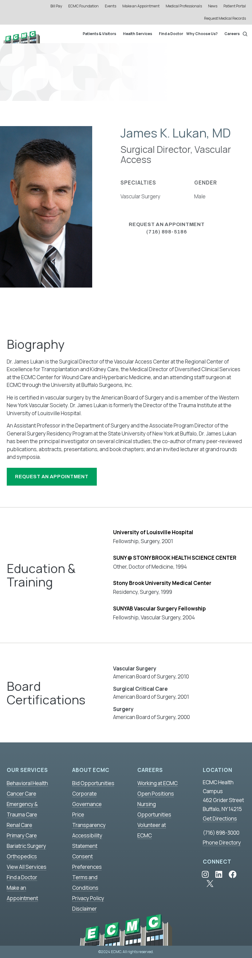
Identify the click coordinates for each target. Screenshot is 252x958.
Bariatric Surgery (26, 845)
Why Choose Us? (202, 33)
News (212, 6)
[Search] (245, 34)
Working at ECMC (157, 783)
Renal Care (19, 825)
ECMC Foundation (83, 6)
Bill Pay (56, 6)
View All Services (26, 866)
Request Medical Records (225, 18)
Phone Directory (222, 842)
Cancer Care (21, 793)
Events (110, 6)
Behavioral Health (27, 783)
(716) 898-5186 (167, 228)
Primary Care (22, 835)
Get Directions (220, 818)
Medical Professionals (184, 6)
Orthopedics (22, 856)
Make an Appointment (140, 6)
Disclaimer (84, 908)
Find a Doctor (171, 33)
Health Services (137, 33)
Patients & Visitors (99, 33)
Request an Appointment (52, 476)
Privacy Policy (88, 898)
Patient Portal (234, 6)
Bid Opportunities (93, 783)
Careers (232, 33)
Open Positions (155, 793)
